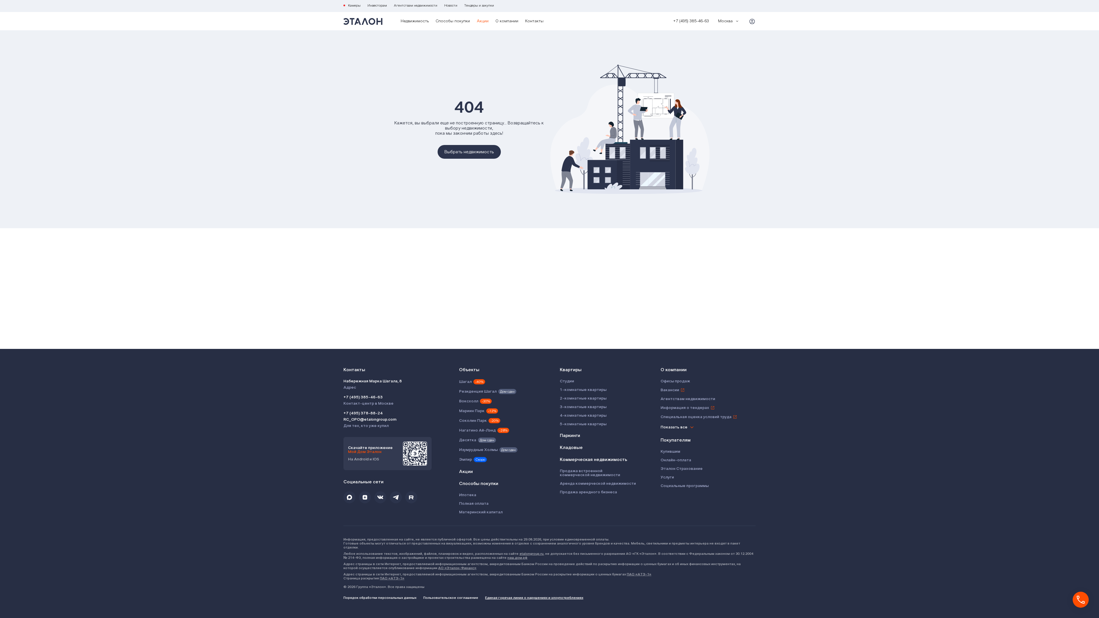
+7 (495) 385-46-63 (363, 397)
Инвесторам (377, 5)
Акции (483, 21)
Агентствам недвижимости (415, 5)
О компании (506, 21)
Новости (450, 5)
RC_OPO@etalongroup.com (369, 420)
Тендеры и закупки (479, 5)
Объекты (469, 369)
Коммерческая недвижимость (593, 459)
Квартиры (571, 369)
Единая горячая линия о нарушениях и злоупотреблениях (534, 597)
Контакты (534, 21)
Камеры (354, 5)
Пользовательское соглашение (450, 597)
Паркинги (570, 435)
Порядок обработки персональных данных (379, 597)
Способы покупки (453, 21)
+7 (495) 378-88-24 (363, 413)
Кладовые (571, 447)
